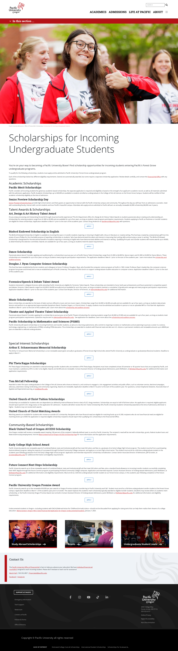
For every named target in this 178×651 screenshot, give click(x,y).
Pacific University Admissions (16, 126)
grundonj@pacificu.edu (17, 455)
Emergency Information (23, 600)
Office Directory (20, 625)
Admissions (118, 12)
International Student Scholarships (93, 647)
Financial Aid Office (154, 177)
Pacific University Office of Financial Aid (25, 567)
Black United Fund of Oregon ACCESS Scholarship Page (58, 435)
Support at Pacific (23, 592)
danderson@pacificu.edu (110, 221)
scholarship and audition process (77, 308)
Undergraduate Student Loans (140, 544)
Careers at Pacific (21, 615)
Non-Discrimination (148, 622)
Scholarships (39, 126)
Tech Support (19, 605)
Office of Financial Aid (30, 126)
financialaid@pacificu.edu (38, 573)
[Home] (17, 8)
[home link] (151, 597)
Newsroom (18, 610)
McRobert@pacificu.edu (137, 369)
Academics (98, 12)
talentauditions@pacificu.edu (63, 317)
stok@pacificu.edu (41, 389)
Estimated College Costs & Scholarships (66, 647)
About (158, 12)
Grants (71, 544)
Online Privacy (146, 615)
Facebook (12, 577)
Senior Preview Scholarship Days (20, 203)
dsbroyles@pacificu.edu (99, 290)
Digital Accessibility (147, 619)
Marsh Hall (13, 573)
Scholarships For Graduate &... (118, 647)
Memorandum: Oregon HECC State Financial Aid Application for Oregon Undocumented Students (50, 511)
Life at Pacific (140, 12)
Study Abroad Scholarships (26, 544)
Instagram (21, 577)
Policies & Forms (20, 620)
